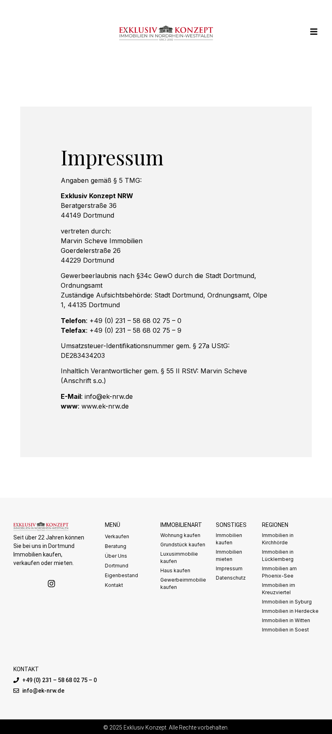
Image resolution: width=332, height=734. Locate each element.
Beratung (115, 546)
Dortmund (116, 566)
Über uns (116, 556)
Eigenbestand (121, 575)
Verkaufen (117, 536)
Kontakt (114, 585)
